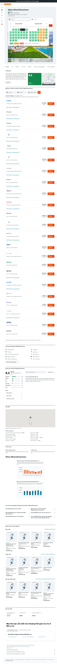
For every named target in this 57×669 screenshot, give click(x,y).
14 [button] (10, 35)
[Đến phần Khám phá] (1, 15)
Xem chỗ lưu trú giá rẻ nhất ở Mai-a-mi (48, 554)
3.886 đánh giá (16, 12)
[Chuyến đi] (1, 21)
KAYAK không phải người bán (12, 649)
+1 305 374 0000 (11, 15)
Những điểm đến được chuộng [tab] (25, 630)
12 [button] (30, 35)
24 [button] (18, 37)
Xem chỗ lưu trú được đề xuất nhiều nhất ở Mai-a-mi (45, 579)
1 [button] (38, 29)
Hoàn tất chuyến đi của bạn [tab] (12, 630)
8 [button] (13, 32)
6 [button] (26, 29)
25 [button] (21, 37)
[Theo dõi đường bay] (1, 18)
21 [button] (10, 37)
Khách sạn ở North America (20, 659)
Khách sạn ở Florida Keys (42, 659)
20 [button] (26, 35)
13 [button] (26, 32)
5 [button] (30, 32)
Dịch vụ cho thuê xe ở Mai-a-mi (28, 636)
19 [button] (30, 37)
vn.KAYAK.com (8, 659)
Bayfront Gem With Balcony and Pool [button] (36, 543)
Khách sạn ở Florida (34, 659)
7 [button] (10, 32)
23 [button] (15, 37)
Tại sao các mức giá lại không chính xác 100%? (16, 653)
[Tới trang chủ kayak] (7, 4)
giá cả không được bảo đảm (26, 646)
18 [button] (21, 35)
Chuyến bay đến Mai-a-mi (12, 636)
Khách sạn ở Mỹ (27, 659)
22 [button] (13, 37)
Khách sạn (12, 659)
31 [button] (43, 40)
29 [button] (13, 40)
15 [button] (13, 35)
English (37, 1)
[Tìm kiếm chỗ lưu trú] (1, 10)
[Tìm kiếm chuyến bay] (1, 7)
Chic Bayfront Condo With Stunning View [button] (23, 568)
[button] (56, 1)
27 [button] (26, 37)
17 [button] (18, 35)
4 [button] (21, 29)
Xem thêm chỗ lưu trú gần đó (50, 529)
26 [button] (23, 37)
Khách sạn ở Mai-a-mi (42, 636)
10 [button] (18, 32)
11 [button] (21, 32)
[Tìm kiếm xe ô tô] (1, 12)
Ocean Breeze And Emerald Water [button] (23, 593)
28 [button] (10, 40)
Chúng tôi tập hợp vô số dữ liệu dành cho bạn (16, 651)
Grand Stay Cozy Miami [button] (47, 567)
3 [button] (18, 29)
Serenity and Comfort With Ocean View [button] (48, 543)
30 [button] (16, 40)
